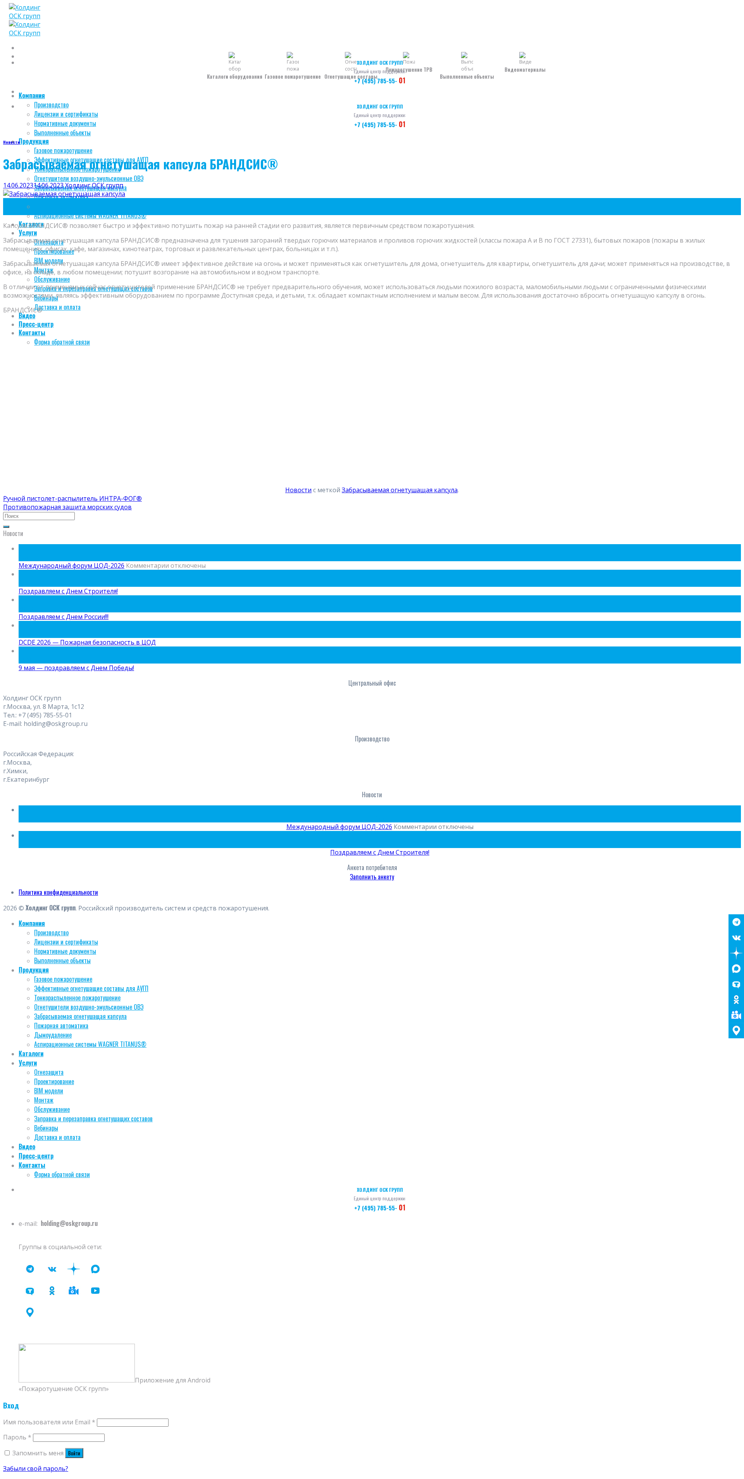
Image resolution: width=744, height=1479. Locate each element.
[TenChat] (736, 984)
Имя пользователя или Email (49, 1422)
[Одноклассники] (736, 999)
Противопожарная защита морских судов (67, 507)
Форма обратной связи (62, 341)
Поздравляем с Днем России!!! (63, 616)
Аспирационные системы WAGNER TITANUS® (90, 215)
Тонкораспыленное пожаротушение (77, 997)
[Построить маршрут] (736, 1030)
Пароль (17, 1437)
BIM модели (48, 1090)
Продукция (34, 141)
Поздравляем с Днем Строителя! (68, 591)
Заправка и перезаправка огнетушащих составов (93, 1118)
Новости (11, 142)
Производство (51, 104)
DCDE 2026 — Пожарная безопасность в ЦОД (87, 642)
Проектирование (54, 1081)
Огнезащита (49, 1072)
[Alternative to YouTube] (73, 1290)
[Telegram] (736, 922)
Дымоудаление (53, 206)
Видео (27, 315)
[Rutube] (95, 1290)
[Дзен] (736, 953)
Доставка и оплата (57, 307)
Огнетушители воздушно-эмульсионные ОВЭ (88, 178)
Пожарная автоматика (61, 1025)
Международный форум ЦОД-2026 (71, 565)
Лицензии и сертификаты (66, 114)
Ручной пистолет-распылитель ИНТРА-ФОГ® (72, 498)
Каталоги (31, 1053)
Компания (32, 95)
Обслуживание (52, 279)
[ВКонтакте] (736, 937)
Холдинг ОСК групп (94, 185)
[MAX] (736, 968)
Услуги (28, 232)
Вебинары (46, 1128)
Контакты (32, 332)
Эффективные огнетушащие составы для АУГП (91, 988)
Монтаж (43, 1100)
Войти (74, 1453)
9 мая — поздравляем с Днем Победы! (76, 668)
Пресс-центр (36, 324)
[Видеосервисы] (736, 1015)
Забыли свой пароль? (35, 1468)
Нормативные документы (65, 123)
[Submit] (6, 527)
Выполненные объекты (62, 132)
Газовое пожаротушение (63, 150)
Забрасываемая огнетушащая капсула (400, 490)
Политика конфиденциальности (58, 892)
